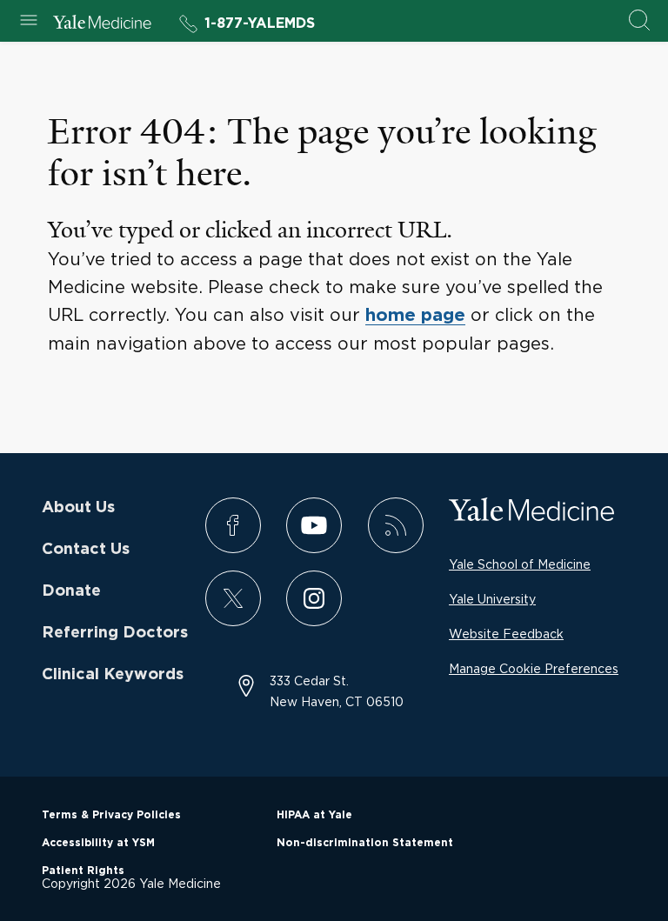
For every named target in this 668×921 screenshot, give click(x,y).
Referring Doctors (115, 633)
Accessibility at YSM (98, 843)
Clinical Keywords (113, 675)
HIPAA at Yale (314, 815)
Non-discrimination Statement (365, 843)
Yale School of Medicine (520, 564)
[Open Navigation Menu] (28, 21)
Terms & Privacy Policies (111, 815)
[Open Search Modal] (639, 21)
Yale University (492, 598)
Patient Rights (83, 870)
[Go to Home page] (102, 24)
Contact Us (86, 549)
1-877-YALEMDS (259, 23)
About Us (78, 508)
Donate (71, 591)
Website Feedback (506, 633)
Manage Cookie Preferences (533, 668)
